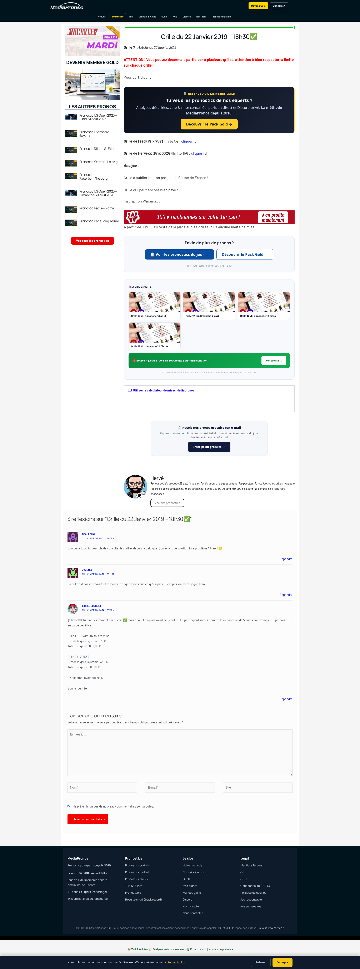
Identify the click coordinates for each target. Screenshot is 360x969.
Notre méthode (192, 865)
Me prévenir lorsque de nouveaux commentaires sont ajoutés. (113, 806)
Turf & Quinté (139, 949)
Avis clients (190, 886)
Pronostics (118, 16)
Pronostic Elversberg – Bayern (95, 134)
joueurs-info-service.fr (271, 928)
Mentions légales (251, 865)
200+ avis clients (95, 873)
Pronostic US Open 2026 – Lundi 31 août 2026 (98, 117)
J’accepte (282, 962)
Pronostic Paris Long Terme (99, 221)
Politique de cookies (253, 892)
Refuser (260, 962)
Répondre (286, 559)
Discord (187, 16)
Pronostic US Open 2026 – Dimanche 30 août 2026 (98, 193)
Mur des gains (192, 892)
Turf (131, 16)
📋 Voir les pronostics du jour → (179, 254)
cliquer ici (189, 141)
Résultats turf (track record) (143, 899)
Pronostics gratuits (221, 16)
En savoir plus (176, 962)
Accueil (102, 16)
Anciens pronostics (167, 503)
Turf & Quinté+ (134, 886)
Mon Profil (201, 16)
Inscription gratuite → (209, 447)
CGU (243, 879)
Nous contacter (193, 913)
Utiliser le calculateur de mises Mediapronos (163, 390)
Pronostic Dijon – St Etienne (99, 148)
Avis (175, 16)
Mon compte (191, 906)
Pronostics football (137, 872)
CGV (243, 872)
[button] (209, 390)
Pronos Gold (133, 892)
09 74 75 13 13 (226, 928)
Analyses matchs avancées (168, 949)
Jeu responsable (251, 899)
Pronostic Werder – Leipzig (98, 161)
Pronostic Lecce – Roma (96, 208)
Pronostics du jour (201, 949)
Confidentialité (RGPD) (255, 886)
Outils (164, 16)
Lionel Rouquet (91, 605)
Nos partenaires (250, 906)
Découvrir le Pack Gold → (209, 124)
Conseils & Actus (147, 16)
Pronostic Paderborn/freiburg (93, 176)
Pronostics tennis (136, 879)
